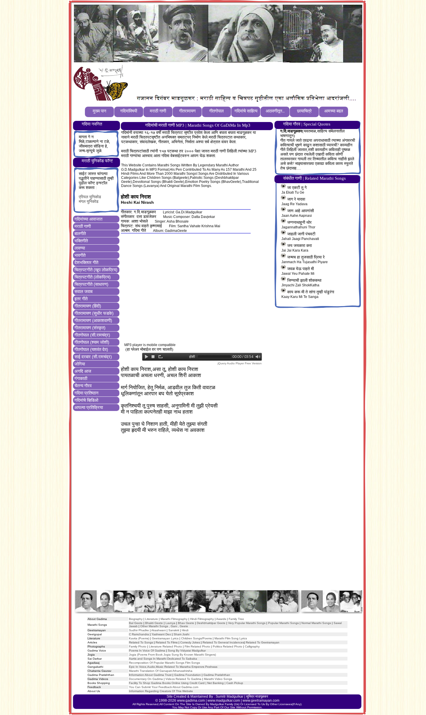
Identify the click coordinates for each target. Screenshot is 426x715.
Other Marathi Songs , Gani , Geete (164, 626)
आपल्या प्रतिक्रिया (88, 407)
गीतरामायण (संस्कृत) (89, 327)
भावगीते (79, 255)
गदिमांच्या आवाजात (88, 218)
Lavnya (170, 623)
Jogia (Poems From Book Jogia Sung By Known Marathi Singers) (172, 654)
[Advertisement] (235, 79)
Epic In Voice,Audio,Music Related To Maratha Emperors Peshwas (173, 666)
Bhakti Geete (154, 623)
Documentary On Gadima (146, 679)
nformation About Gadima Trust (151, 674)
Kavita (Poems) (139, 638)
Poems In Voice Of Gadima (147, 650)
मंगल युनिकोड (89, 201)
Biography (136, 619)
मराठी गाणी (82, 226)
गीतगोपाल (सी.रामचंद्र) (92, 334)
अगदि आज (82, 371)
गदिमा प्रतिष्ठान (86, 392)
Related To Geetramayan (262, 642)
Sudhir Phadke (139, 630)
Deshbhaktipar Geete (211, 623)
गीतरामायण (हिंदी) (87, 305)
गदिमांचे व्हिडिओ (86, 400)
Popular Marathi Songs (283, 623)
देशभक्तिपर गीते (86, 262)
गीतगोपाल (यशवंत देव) (91, 349)
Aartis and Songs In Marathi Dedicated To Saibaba (163, 658)
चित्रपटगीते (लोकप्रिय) (92, 276)
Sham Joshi (181, 634)
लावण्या (79, 247)
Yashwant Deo (161, 634)
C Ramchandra (139, 634)
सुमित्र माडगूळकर (257, 696)
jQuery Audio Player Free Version (240, 363)
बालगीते (80, 233)
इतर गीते (81, 298)
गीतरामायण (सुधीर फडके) (94, 313)
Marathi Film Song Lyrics (230, 638)
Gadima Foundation (187, 674)
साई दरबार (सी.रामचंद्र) (93, 356)
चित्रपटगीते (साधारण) (91, 284)
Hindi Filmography (202, 619)
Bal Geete (136, 623)
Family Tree (236, 619)
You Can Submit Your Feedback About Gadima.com (163, 687)
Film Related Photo (197, 646)
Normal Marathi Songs (316, 623)
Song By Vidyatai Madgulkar (187, 650)
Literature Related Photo (165, 646)
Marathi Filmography (174, 619)
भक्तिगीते (81, 240)
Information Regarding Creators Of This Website (161, 691)
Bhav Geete (186, 623)
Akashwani (158, 630)
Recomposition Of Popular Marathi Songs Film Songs (164, 662)
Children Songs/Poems (196, 638)
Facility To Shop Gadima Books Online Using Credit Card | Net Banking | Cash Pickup (186, 683)
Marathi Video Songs (218, 679)
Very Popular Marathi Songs (246, 623)
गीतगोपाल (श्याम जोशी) (91, 342)
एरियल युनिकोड (90, 197)
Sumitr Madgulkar (229, 696)
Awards (221, 619)
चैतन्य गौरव (83, 385)
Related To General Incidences (223, 642)
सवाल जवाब (83, 291)
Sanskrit (173, 630)
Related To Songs (141, 642)
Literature (151, 619)
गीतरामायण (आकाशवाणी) (93, 320)
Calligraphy (252, 646)
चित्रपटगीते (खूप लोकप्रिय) (95, 269)
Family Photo (137, 646)
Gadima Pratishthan (216, 674)
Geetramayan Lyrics (165, 638)
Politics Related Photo (227, 646)
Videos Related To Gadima (183, 679)
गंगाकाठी (80, 378)
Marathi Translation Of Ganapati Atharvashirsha (160, 670)
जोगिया (79, 363)
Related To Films (167, 642)
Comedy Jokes (190, 642)
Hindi (185, 630)
